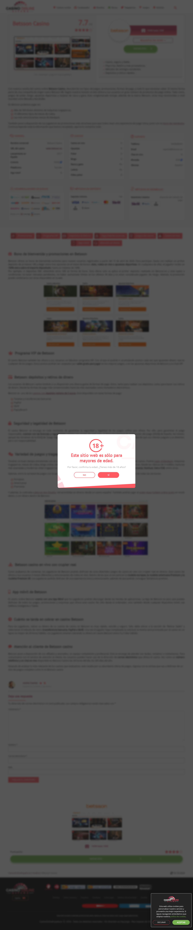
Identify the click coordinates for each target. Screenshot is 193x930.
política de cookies (178, 916)
